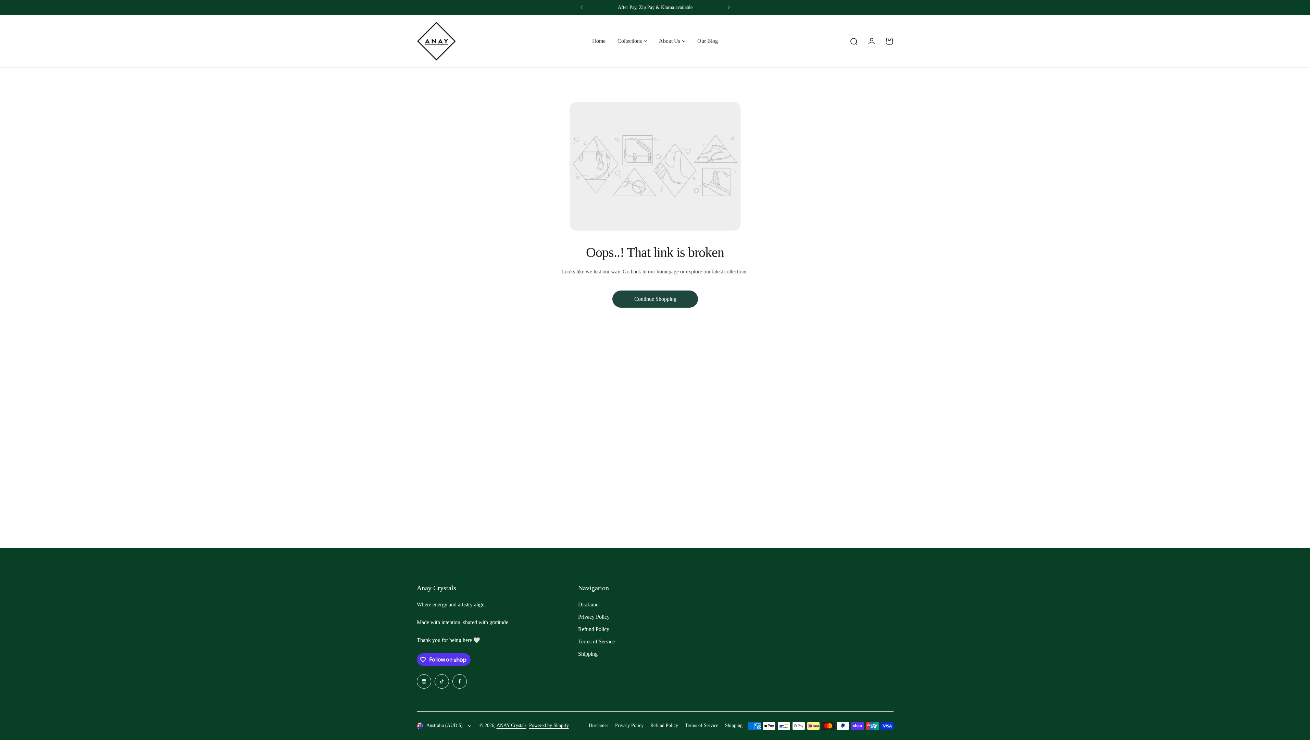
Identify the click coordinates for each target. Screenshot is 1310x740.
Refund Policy (593, 629)
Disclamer (589, 604)
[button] (581, 7)
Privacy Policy (594, 617)
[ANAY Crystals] (436, 41)
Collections (629, 41)
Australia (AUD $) (444, 725)
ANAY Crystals (511, 725)
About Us (669, 41)
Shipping (588, 654)
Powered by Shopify (549, 725)
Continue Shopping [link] (655, 299)
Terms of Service (596, 641)
